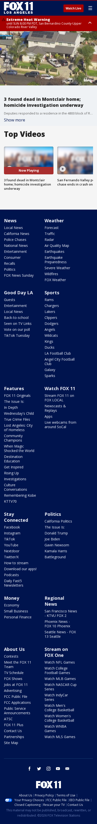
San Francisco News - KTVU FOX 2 (61, 613)
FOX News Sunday (19, 275)
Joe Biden (52, 539)
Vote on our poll (17, 329)
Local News (13, 227)
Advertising (13, 690)
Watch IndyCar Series (56, 697)
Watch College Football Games (57, 670)
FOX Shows (13, 678)
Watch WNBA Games (55, 728)
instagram (48, 769)
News (10, 221)
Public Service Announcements (17, 710)
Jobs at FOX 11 (16, 684)
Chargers (52, 305)
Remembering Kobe (20, 495)
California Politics (58, 521)
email (67, 769)
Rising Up (11, 473)
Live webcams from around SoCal (60, 424)
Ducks (49, 347)
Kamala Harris (56, 551)
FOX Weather (55, 279)
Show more (14, 120)
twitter (39, 769)
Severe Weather (57, 267)
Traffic (50, 233)
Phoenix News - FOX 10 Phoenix (57, 623)
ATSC (8, 718)
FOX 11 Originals (17, 395)
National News (16, 245)
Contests (11, 656)
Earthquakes (54, 251)
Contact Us (13, 730)
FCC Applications (17, 702)
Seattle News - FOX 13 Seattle (60, 634)
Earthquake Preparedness (56, 259)
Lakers (50, 311)
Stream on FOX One (56, 652)
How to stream (16, 563)
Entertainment (15, 251)
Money (11, 598)
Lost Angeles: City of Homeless (18, 427)
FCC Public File (15, 696)
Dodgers (51, 323)
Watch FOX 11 (60, 388)
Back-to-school (16, 317)
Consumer (12, 257)
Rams (49, 299)
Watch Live (73, 8)
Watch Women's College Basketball (59, 718)
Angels (50, 329)
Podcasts (11, 574)
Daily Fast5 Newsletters (13, 583)
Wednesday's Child (19, 413)
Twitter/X (11, 557)
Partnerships (14, 736)
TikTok (9, 539)
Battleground (55, 557)
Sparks (50, 375)
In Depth (11, 407)
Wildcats (51, 335)
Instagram (12, 533)
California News (16, 233)
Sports (52, 293)
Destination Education (13, 458)
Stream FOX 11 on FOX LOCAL (59, 397)
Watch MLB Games (60, 678)
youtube (58, 769)
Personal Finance (18, 617)
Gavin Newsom (57, 545)
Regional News (54, 601)
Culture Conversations (15, 487)
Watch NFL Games (60, 662)
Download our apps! (20, 568)
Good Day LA (18, 293)
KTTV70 (10, 501)
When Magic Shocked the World (19, 448)
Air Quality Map (57, 245)
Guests (9, 299)
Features (14, 388)
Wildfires (51, 273)
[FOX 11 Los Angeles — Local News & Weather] (18, 8)
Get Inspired (13, 467)
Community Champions (13, 438)
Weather (54, 221)
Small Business (16, 611)
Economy (11, 605)
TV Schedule (14, 672)
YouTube (11, 545)
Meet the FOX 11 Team (17, 664)
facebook (30, 769)
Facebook (12, 527)
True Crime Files (17, 419)
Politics (9, 269)
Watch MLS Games (60, 736)
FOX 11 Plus (13, 724)
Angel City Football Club (60, 361)
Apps (48, 416)
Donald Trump (56, 533)
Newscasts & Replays (55, 408)
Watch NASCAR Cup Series (61, 686)
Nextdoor (11, 551)
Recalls (9, 263)
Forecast (52, 227)
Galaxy (50, 369)
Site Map (11, 742)
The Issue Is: (14, 401)
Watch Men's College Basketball (59, 707)
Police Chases (15, 239)
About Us (14, 649)
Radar (49, 239)
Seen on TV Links (18, 323)
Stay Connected (16, 517)
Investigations (15, 479)
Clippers (51, 317)
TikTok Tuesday (17, 335)
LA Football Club (58, 353)
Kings (49, 341)
